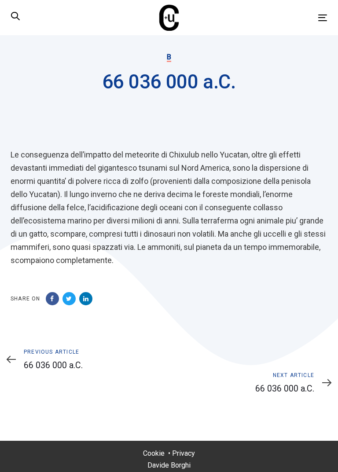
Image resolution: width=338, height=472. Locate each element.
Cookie (154, 453)
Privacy (183, 453)
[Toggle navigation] (274, 18)
